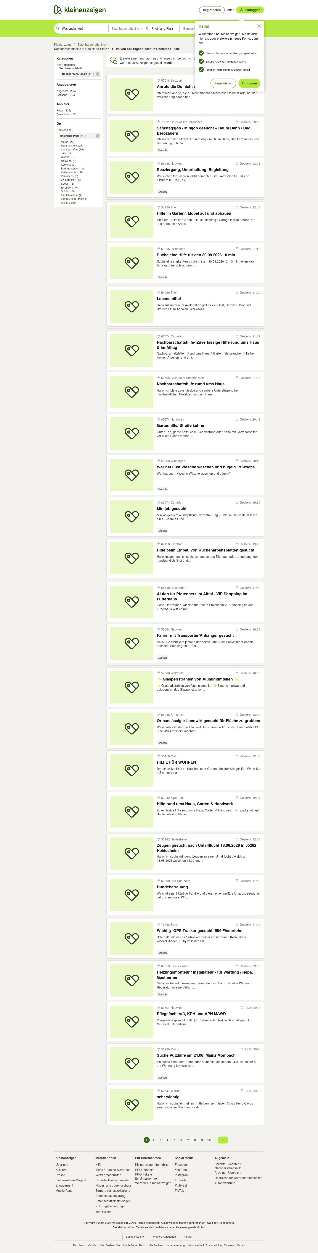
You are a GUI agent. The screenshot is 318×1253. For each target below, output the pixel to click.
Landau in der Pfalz (72, 198)
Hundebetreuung (172, 886)
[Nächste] (223, 1140)
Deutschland (64, 130)
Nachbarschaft (195, 1245)
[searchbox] (84, 28)
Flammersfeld (69, 145)
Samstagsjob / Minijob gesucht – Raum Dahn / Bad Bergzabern (204, 130)
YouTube (181, 1170)
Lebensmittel (169, 298)
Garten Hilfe (113, 1245)
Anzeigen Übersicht (228, 1172)
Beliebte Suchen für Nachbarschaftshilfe (228, 1166)
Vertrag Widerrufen (108, 1175)
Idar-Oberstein (69, 195)
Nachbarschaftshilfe (70, 68)
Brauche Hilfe (214, 1245)
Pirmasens (67, 176)
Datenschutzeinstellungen (113, 1201)
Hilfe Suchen (155, 1245)
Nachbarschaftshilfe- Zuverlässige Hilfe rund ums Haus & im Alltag (208, 345)
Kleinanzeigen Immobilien (152, 1164)
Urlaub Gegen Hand (134, 1245)
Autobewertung (225, 1183)
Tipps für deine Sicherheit (112, 1170)
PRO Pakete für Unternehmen (147, 1176)
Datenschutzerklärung (110, 1195)
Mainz (64, 142)
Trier (63, 153)
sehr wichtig (168, 1096)
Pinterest (181, 1185)
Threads (180, 1180)
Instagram (182, 1175)
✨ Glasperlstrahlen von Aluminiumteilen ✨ (198, 679)
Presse (60, 1175)
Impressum (103, 1211)
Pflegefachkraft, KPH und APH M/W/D (191, 1013)
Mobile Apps (64, 1190)
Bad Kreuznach (70, 168)
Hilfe (98, 1164)
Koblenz (66, 164)
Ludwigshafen (69, 149)
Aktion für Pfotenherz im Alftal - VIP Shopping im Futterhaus (202, 596)
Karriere (61, 1170)
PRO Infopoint (144, 1170)
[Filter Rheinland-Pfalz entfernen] (98, 136)
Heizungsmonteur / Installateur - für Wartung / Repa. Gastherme (205, 974)
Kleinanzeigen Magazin (71, 1180)
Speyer (65, 183)
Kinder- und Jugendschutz (113, 1185)
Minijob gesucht (171, 508)
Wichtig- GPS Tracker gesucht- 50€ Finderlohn (200, 930)
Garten (241, 1245)
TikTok (179, 1190)
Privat (60, 110)
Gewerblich (63, 114)
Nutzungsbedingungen (110, 1206)
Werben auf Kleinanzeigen (153, 1183)
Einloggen (249, 83)
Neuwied (66, 161)
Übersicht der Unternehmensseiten (238, 1178)
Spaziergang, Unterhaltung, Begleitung (193, 169)
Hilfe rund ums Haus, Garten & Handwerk (195, 803)
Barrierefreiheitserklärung (112, 1190)
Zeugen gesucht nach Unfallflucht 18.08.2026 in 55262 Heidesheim (206, 848)
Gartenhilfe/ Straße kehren (181, 425)
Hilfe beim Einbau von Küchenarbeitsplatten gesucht (205, 550)
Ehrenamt (229, 1245)
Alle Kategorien (66, 64)
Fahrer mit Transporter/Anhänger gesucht (195, 635)
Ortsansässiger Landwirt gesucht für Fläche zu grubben (208, 720)
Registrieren (223, 83)
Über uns (62, 1164)
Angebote (62, 91)
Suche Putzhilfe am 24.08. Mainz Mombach (196, 1055)
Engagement (64, 1185)
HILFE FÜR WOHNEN (176, 762)
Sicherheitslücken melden (112, 1180)
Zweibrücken (68, 179)
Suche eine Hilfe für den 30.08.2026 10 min (196, 254)
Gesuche (62, 95)
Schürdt (65, 191)
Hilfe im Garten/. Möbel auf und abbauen (194, 213)
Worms (65, 157)
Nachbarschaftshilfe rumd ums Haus (191, 383)
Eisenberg (67, 187)
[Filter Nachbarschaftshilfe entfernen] (98, 74)
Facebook (181, 1164)
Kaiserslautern (69, 172)
